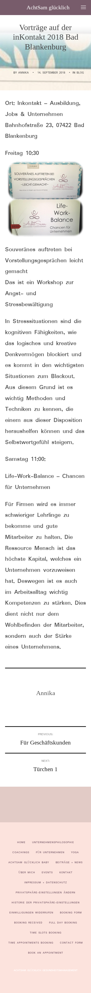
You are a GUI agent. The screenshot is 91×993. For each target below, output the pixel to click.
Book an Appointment (45, 953)
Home (21, 842)
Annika (23, 73)
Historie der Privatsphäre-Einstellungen (46, 903)
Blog (80, 73)
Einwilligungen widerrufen (31, 913)
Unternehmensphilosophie (53, 842)
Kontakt (66, 873)
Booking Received (28, 923)
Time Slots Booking (45, 933)
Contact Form (71, 943)
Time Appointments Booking (30, 943)
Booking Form (71, 913)
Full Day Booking (63, 923)
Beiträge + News (69, 862)
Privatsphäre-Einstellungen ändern (45, 893)
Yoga (75, 852)
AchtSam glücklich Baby (28, 862)
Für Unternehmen (50, 852)
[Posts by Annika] (10, 73)
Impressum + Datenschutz (45, 883)
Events (47, 873)
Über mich (26, 873)
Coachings (20, 852)
